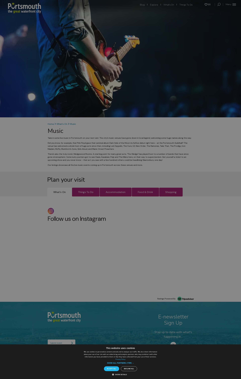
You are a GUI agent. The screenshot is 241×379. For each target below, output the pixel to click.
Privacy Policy (120, 359)
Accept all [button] (111, 369)
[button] (120, 363)
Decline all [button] (129, 369)
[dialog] (120, 361)
